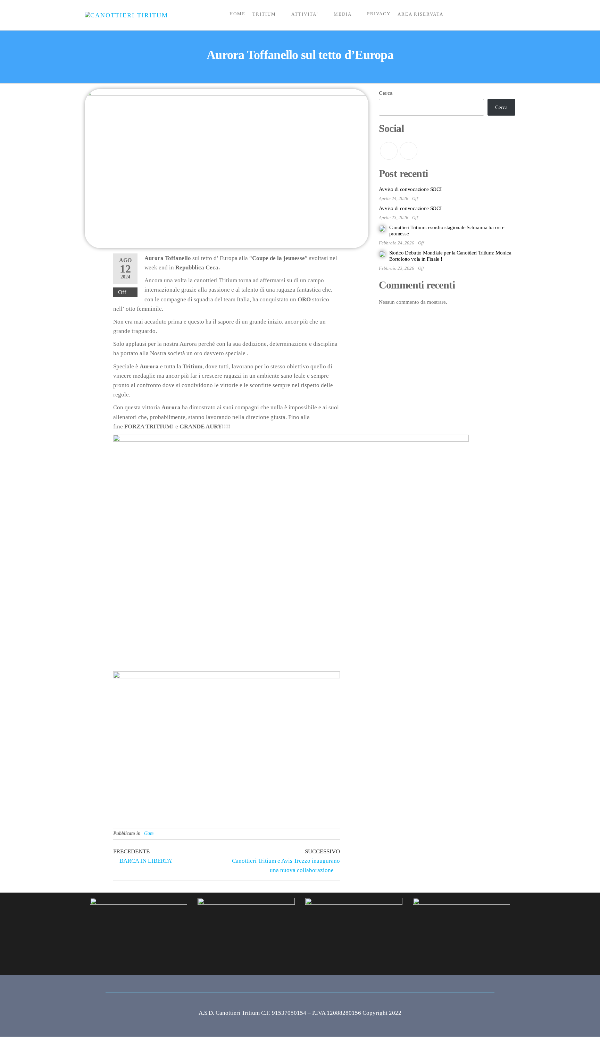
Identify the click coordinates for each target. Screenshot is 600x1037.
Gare (148, 833)
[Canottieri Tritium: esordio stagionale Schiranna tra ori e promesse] (382, 228)
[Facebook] (389, 151)
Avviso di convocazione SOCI (410, 189)
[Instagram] (408, 151)
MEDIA (343, 14)
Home (237, 13)
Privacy (379, 13)
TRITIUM (264, 14)
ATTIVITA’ (304, 14)
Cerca (386, 93)
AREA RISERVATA (420, 14)
